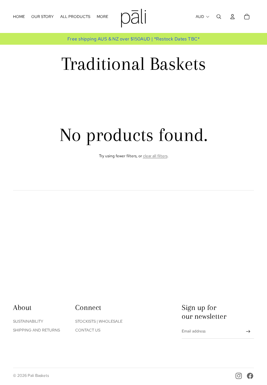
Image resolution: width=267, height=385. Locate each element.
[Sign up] (248, 331)
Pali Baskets (38, 375)
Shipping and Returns (36, 330)
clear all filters (155, 156)
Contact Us (87, 330)
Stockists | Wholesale (98, 321)
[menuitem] (19, 16)
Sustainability (28, 321)
